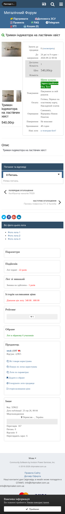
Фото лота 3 (14, 238)
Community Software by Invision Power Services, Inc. (32, 462)
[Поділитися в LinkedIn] (19, 217)
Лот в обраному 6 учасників (20, 335)
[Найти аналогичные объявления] (3, 35)
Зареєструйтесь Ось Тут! (49, 85)
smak (9, 351)
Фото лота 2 (14, 235)
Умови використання (38, 502)
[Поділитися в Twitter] (4, 217)
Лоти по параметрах (19, 372)
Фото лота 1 (14, 232)
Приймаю (33, 509)
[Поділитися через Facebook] (9, 217)
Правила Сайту (32, 472)
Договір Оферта (32, 476)
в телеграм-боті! (48, 131)
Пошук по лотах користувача (23, 367)
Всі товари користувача (20, 361)
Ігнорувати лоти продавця (21, 383)
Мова (32, 458)
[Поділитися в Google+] (14, 217)
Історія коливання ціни (19, 389)
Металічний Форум (20, 12)
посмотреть (48, 48)
